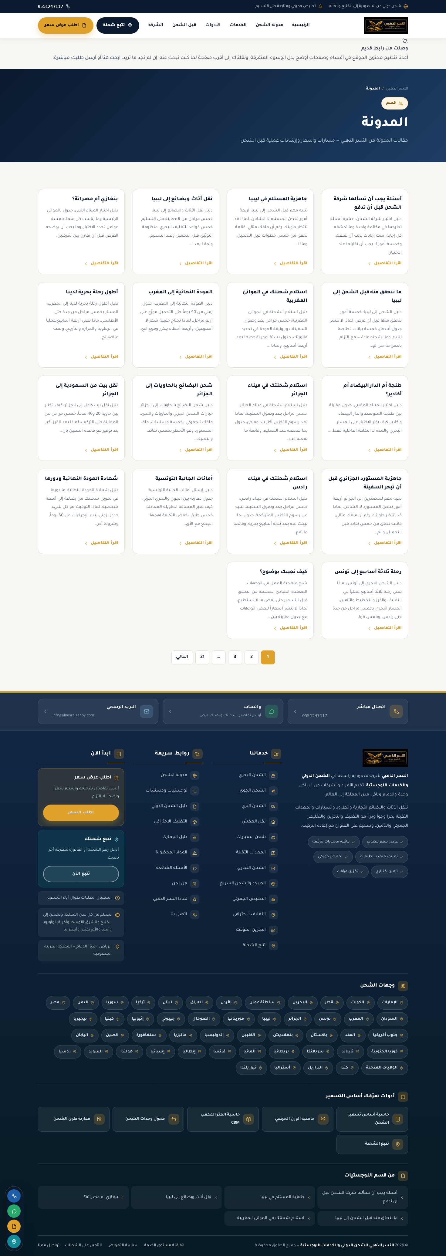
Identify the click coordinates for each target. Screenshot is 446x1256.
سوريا (112, 1003)
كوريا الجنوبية (384, 1052)
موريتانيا (236, 1019)
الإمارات (389, 1003)
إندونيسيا (214, 1035)
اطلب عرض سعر (62, 25)
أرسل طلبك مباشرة (75, 58)
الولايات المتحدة (381, 1068)
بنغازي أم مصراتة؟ (101, 1197)
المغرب (356, 1019)
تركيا (140, 1003)
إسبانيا (157, 1052)
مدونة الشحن (269, 25)
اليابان (82, 1035)
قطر (329, 1003)
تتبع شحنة (114, 25)
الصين (112, 1035)
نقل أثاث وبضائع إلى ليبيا (188, 1197)
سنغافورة (146, 1035)
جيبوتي (167, 1019)
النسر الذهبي (397, 89)
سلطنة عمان (262, 1003)
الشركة (155, 25)
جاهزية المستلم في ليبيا (282, 1197)
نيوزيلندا (248, 1068)
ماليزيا (180, 1035)
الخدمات (238, 25)
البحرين (299, 1003)
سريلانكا (315, 1052)
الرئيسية (301, 25)
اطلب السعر (81, 812)
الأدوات (213, 25)
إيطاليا (188, 1052)
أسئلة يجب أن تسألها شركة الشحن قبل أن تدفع (359, 1197)
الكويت (357, 1003)
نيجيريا (80, 1019)
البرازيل (315, 1068)
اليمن (82, 1003)
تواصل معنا (48, 1246)
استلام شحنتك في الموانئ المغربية (270, 1218)
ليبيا (266, 1019)
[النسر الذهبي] (386, 25)
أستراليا (282, 1068)
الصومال (201, 1019)
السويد (96, 1052)
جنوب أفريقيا (385, 1035)
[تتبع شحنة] (14, 1241)
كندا (344, 1068)
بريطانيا (281, 1052)
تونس (325, 1019)
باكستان (319, 1035)
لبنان (167, 1003)
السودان (389, 1019)
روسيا (65, 1052)
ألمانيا (249, 1052)
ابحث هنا (111, 58)
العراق (196, 1003)
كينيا (109, 1019)
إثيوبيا (138, 1019)
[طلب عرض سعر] (14, 1226)
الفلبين (248, 1035)
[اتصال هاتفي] (14, 1196)
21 (202, 657)
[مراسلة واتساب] (14, 1211)
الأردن (226, 1003)
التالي (182, 657)
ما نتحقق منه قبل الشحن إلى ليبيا (366, 1218)
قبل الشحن (184, 25)
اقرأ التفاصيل (388, 264)
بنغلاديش (283, 1035)
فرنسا (219, 1052)
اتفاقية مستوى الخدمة (164, 1246)
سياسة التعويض (123, 1246)
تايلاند (347, 1052)
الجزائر (295, 1019)
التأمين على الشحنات (83, 1246)
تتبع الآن (81, 874)
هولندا (126, 1052)
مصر (54, 1003)
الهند (350, 1035)
